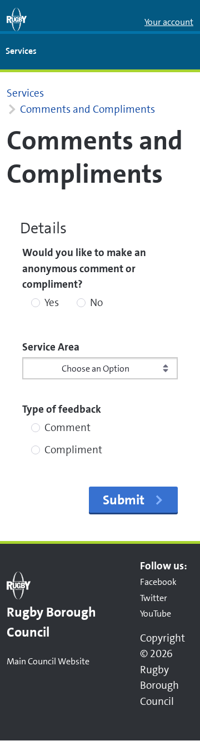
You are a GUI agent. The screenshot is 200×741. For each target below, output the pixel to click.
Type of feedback (61, 409)
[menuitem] (21, 51)
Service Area (50, 347)
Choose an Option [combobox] (95, 368)
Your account (168, 22)
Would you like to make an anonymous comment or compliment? (84, 268)
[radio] (35, 302)
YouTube (155, 613)
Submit (123, 500)
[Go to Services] (17, 19)
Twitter (153, 598)
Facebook (158, 582)
